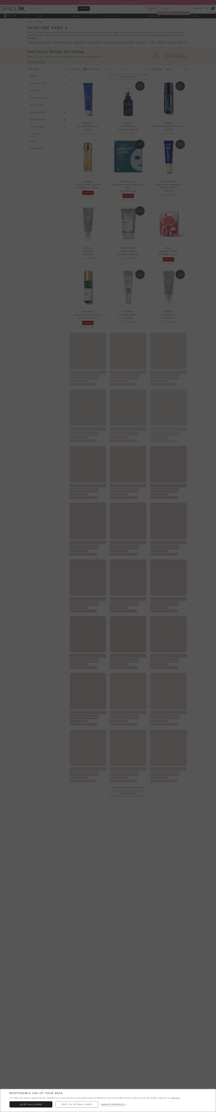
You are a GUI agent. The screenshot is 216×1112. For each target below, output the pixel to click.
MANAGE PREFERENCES (112, 1104)
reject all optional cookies (77, 1104)
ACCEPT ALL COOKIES (31, 1104)
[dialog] (108, 1100)
